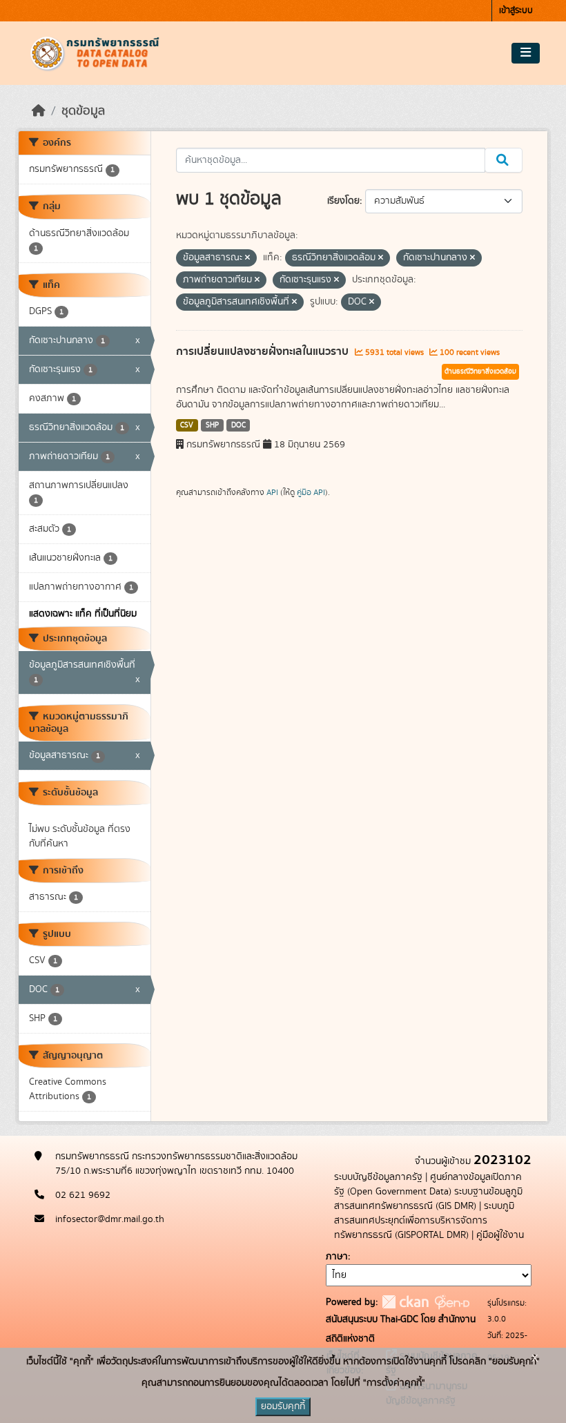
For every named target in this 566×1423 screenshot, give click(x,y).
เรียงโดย (343, 201)
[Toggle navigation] (525, 53)
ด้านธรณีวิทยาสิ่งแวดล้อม (480, 371)
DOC (238, 425)
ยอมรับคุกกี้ (283, 1406)
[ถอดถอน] (247, 258)
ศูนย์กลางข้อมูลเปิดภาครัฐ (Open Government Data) (428, 1184)
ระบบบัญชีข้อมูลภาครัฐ (378, 1177)
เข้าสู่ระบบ (516, 10)
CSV (186, 425)
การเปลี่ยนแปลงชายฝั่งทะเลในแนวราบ (263, 351)
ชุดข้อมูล (83, 111)
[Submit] (504, 160)
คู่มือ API (311, 492)
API (272, 492)
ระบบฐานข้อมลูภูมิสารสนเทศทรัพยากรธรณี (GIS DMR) (428, 1199)
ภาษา (337, 1257)
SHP (212, 425)
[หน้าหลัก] (39, 111)
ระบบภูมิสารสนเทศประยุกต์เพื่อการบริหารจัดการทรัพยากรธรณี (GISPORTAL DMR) (424, 1220)
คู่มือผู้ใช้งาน (500, 1235)
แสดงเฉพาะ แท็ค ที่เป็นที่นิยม (83, 614)
